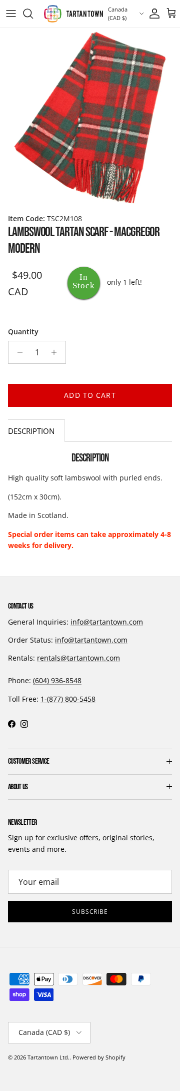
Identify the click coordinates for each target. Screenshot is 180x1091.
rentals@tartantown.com (78, 658)
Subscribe (90, 911)
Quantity (23, 331)
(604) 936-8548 (57, 680)
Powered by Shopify (99, 1057)
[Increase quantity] (57, 352)
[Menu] (11, 14)
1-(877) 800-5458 (68, 699)
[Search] (33, 14)
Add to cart (90, 395)
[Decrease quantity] (17, 352)
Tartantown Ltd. (49, 1057)
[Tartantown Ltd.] (73, 14)
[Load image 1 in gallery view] (90, 118)
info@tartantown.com (106, 622)
